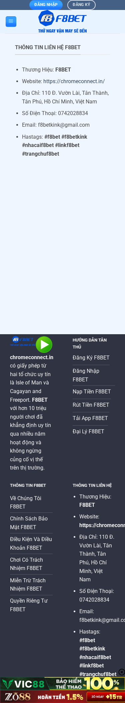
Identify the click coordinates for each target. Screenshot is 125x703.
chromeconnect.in (31, 357)
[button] (11, 21)
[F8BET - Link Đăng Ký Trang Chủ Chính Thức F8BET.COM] (62, 21)
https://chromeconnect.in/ (74, 81)
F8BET (87, 505)
